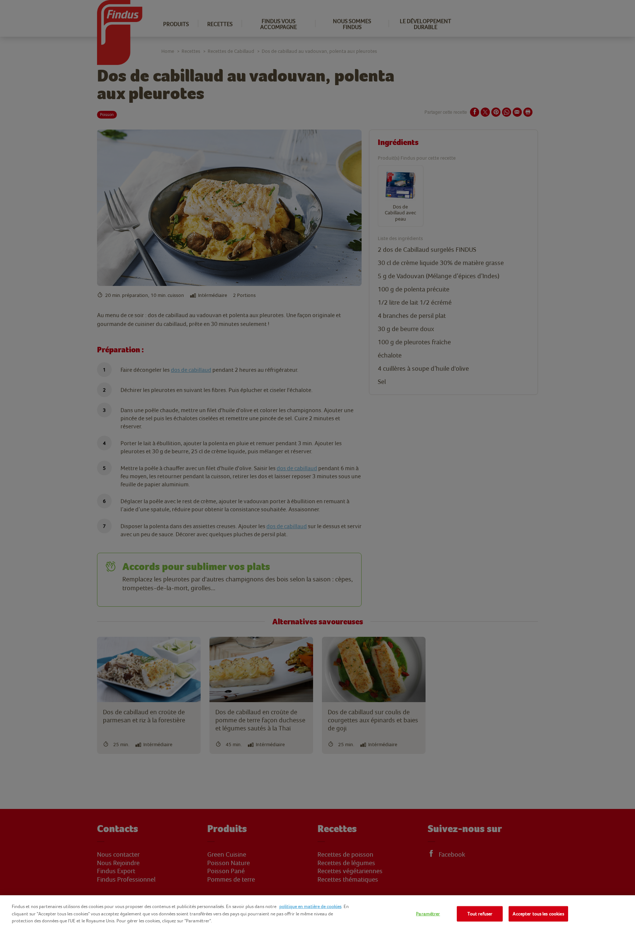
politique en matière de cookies (310, 906)
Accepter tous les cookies (538, 913)
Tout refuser (480, 913)
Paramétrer (428, 913)
